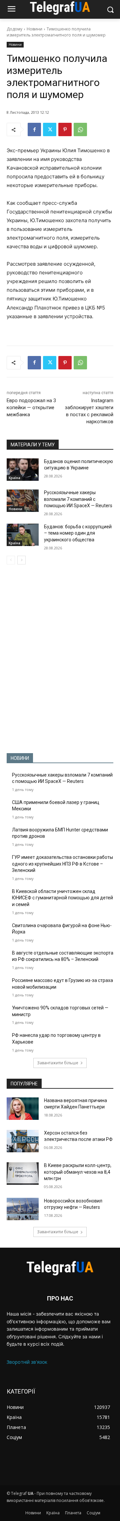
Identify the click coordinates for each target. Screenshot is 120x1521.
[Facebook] (34, 129)
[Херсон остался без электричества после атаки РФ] (23, 1141)
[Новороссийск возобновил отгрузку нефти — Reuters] (23, 1209)
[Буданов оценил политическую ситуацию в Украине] (23, 469)
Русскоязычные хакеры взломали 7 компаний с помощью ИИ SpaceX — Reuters (78, 499)
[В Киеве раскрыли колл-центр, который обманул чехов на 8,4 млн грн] (23, 1173)
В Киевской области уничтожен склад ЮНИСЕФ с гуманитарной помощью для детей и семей (62, 898)
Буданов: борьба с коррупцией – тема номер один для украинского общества (78, 533)
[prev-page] (11, 560)
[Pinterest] (65, 129)
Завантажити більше (57, 1063)
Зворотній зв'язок (27, 1362)
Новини (34, 29)
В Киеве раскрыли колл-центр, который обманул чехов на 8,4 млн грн (77, 1172)
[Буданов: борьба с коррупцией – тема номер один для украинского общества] (23, 535)
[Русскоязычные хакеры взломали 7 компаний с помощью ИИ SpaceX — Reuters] (23, 500)
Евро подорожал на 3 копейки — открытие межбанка (31, 407)
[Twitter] (49, 129)
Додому (14, 29)
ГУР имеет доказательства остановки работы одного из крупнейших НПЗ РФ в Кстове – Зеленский (62, 864)
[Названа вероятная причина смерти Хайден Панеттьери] (23, 1108)
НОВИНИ (20, 758)
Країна (14, 477)
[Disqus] (60, 658)
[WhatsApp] (80, 129)
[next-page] (21, 560)
